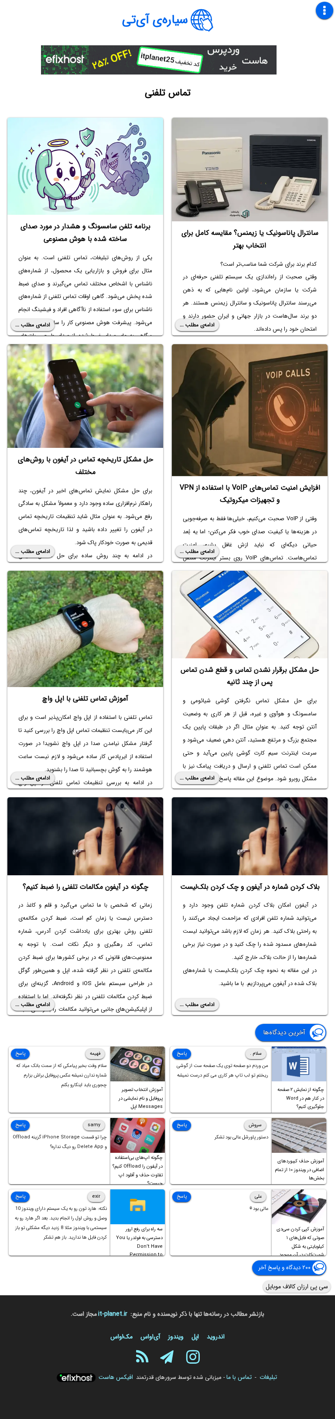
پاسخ (182, 1053)
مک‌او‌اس (121, 1336)
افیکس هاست (116, 1377)
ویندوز (176, 1336)
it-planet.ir (112, 1314)
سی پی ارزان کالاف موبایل (297, 1286)
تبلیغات (268, 1377)
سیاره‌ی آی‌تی (155, 20)
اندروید (216, 1336)
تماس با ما (239, 1377)
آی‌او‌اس (150, 1336)
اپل (195, 1336)
